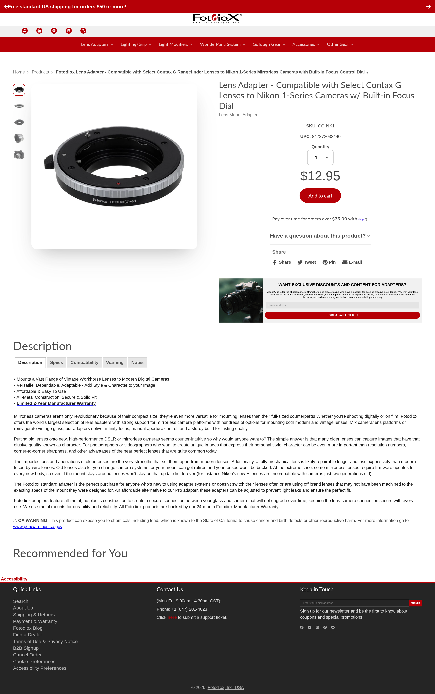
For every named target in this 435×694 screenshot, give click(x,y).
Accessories (303, 44)
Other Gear (338, 44)
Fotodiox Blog (28, 628)
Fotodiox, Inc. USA (226, 687)
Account (25, 31)
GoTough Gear (267, 44)
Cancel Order (27, 654)
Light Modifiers (173, 44)
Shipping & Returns (34, 614)
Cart (39, 31)
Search (20, 601)
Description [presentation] (30, 362)
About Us (23, 608)
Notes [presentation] (137, 362)
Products (40, 72)
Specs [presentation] (56, 362)
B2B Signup (26, 648)
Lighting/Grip (134, 44)
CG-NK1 (326, 126)
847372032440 (326, 136)
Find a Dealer (27, 634)
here (172, 617)
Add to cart (320, 196)
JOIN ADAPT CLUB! (342, 315)
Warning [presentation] (115, 362)
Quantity (320, 146)
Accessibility (14, 579)
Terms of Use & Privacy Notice (45, 641)
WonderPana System (220, 44)
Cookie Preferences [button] (34, 661)
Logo (217, 18)
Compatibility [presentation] (84, 362)
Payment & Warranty (35, 621)
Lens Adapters (95, 44)
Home (19, 72)
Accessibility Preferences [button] (39, 668)
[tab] (30, 362)
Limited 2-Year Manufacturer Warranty (56, 403)
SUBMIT (415, 603)
